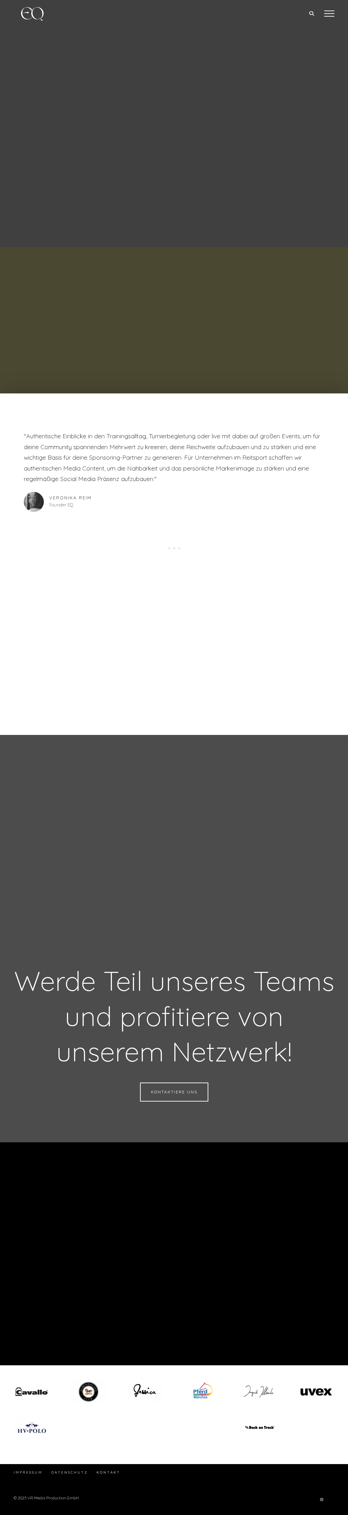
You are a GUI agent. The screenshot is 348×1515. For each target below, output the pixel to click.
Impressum (28, 1472)
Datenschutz (69, 1472)
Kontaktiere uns (174, 1091)
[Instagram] (321, 1499)
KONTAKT (108, 1472)
